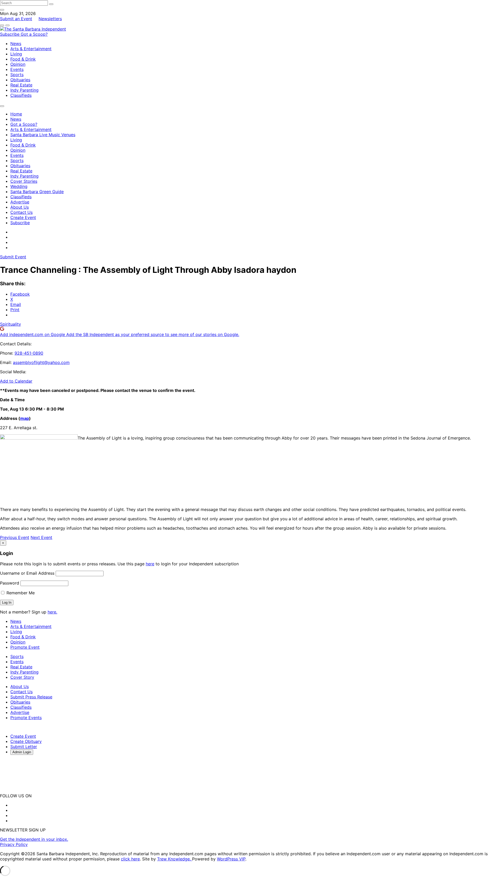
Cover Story (22, 677)
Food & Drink (23, 59)
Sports (17, 74)
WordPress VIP (231, 858)
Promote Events (26, 717)
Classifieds (21, 95)
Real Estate (21, 84)
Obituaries (20, 79)
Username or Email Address (27, 573)
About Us (19, 207)
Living (16, 53)
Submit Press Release (31, 696)
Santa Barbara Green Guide (37, 191)
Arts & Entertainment (31, 48)
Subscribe (10, 34)
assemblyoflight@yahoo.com (41, 362)
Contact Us (21, 212)
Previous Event (14, 537)
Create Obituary (26, 741)
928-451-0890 (28, 353)
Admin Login (21, 752)
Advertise (19, 201)
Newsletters (50, 18)
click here (130, 858)
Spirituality (10, 324)
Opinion (17, 64)
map (24, 418)
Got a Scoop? (34, 34)
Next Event (41, 537)
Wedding (18, 186)
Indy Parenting (24, 90)
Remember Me (20, 592)
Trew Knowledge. (174, 858)
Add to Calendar (16, 381)
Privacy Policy (14, 844)
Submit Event (13, 256)
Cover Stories (23, 181)
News (15, 43)
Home (16, 113)
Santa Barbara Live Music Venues (42, 134)
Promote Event (25, 647)
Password (9, 583)
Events (17, 69)
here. (52, 612)
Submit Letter (23, 746)
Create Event (23, 217)
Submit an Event (16, 18)
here (150, 563)
